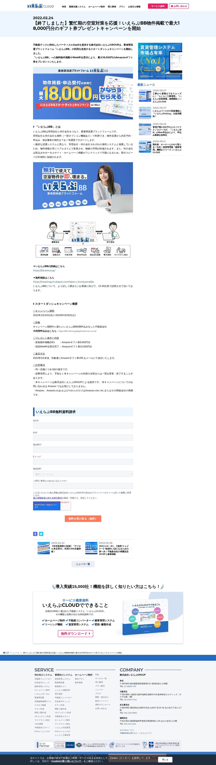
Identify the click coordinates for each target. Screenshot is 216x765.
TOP (7, 653)
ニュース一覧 (83, 564)
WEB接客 (39, 724)
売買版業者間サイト (43, 701)
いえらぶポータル (42, 694)
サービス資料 (158, 6)
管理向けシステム (63, 674)
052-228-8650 (130, 713)
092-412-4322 (130, 724)
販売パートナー (102, 701)
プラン (122, 6)
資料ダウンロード (102, 704)
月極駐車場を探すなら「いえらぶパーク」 (136, 733)
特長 (64, 6)
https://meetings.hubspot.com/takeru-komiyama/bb (63, 281)
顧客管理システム (42, 686)
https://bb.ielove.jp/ (44, 270)
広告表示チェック (42, 682)
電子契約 (58, 694)
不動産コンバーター (43, 679)
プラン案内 (100, 686)
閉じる (165, 759)
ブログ (98, 693)
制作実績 (79, 682)
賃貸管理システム (62, 679)
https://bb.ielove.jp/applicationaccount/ (77, 331)
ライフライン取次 (42, 720)
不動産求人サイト (42, 727)
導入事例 (99, 682)
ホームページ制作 (42, 690)
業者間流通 (39, 697)
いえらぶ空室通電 (62, 727)
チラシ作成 (39, 709)
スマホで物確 (40, 705)
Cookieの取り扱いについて (66, 761)
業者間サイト (60, 686)
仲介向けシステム (43, 674)
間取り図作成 (40, 712)
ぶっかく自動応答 (62, 690)
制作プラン (79, 679)
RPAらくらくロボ (42, 731)
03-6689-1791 (130, 686)
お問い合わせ (180, 6)
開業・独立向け (102, 697)
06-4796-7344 (130, 699)
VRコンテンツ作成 (43, 716)
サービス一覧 (101, 678)
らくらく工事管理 (62, 735)
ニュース (15, 653)
